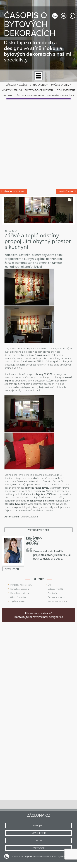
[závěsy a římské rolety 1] (29, 304)
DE (63, 16)
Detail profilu (13, 569)
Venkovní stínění (12, 90)
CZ (55, 16)
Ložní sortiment (65, 90)
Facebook (69, 199)
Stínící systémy (39, 84)
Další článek (66, 191)
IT (72, 16)
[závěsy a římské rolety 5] (29, 468)
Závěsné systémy (60, 84)
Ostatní (7, 95)
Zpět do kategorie (38, 530)
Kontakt (38, 840)
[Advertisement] (38, 144)
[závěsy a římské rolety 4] (29, 431)
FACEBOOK (38, 848)
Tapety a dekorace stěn (39, 90)
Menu (38, 75)
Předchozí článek (14, 191)
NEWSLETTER (39, 833)
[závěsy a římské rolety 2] (29, 342)
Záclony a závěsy (16, 84)
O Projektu (38, 825)
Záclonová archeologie (30, 95)
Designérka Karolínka (60, 95)
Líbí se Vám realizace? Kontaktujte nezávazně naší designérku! (38, 615)
